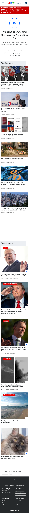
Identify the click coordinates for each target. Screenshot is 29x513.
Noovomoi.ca (18, 502)
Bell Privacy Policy (20, 491)
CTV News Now (13, 55)
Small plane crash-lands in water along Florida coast (13, 421)
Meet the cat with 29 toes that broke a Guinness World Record (13, 457)
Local (5, 50)
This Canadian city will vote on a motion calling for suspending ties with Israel (14, 209)
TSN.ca (4, 504)
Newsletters (5, 473)
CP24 (3, 501)
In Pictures (21, 50)
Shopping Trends (19, 53)
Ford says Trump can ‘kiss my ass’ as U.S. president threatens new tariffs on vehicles (13, 110)
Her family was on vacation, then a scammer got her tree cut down (12, 159)
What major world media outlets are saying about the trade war (12, 135)
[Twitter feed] (14, 479)
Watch (15, 50)
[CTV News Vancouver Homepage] (14, 3)
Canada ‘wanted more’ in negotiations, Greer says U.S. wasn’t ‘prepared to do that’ (13, 349)
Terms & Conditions (20, 493)
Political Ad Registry (20, 495)
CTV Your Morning (9, 53)
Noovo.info (18, 501)
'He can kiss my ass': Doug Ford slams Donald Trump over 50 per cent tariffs (13, 275)
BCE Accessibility (6, 492)
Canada (10, 50)
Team (11, 473)
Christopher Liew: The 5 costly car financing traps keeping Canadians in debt (13, 184)
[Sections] (3, 3)
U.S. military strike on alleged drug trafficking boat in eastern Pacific (12, 386)
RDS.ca (17, 504)
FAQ (19, 471)
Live (19, 55)
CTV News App (6, 471)
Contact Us (14, 471)
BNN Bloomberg (6, 502)
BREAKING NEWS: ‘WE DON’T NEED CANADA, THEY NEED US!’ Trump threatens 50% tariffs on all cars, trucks (13, 84)
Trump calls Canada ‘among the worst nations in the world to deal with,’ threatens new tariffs (13, 311)
